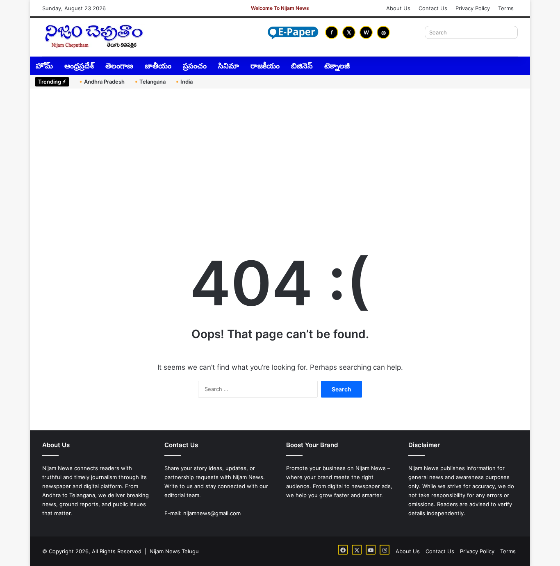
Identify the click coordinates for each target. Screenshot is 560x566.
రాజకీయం (265, 65)
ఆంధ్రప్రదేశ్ (79, 65)
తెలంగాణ (119, 65)
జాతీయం (158, 65)
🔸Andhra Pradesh (101, 81)
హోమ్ (44, 65)
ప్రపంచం (195, 65)
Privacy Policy (472, 8)
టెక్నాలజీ (337, 65)
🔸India (183, 81)
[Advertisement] (280, 158)
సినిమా (228, 65)
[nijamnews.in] (93, 36)
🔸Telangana (149, 81)
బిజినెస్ (302, 65)
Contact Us (433, 8)
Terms (506, 8)
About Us (398, 8)
